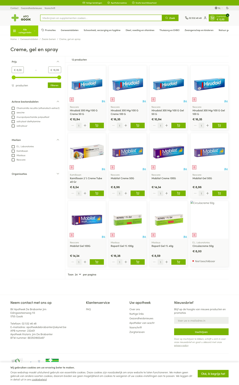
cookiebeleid (39, 379)
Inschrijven (201, 332)
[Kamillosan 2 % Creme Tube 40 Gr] (87, 152)
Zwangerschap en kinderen (199, 30)
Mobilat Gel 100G (80, 246)
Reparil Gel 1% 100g (122, 246)
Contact (14, 8)
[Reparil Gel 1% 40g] (168, 220)
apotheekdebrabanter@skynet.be (46, 327)
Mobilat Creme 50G (122, 178)
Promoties (50, 30)
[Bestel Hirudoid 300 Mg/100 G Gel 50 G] (178, 125)
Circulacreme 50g (203, 246)
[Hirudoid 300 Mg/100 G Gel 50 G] (168, 84)
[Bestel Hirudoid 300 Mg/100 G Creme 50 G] (97, 125)
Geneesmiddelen (70, 30)
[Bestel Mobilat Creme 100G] (178, 193)
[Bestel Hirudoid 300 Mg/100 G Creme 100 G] (138, 125)
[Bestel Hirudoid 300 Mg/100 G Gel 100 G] (219, 125)
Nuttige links (136, 313)
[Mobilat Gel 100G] (87, 220)
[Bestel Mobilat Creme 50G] (138, 193)
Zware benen (49, 39)
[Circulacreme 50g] (209, 220)
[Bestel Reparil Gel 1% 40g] (178, 262)
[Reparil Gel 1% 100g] (128, 220)
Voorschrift (50, 8)
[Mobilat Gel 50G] (209, 152)
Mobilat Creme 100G (164, 178)
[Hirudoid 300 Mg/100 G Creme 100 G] (128, 84)
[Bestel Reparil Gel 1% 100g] (138, 262)
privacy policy (181, 345)
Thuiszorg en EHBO (169, 30)
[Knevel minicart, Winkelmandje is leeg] (212, 18)
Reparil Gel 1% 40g (162, 246)
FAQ (88, 309)
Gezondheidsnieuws (31, 8)
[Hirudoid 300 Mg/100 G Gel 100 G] (209, 84)
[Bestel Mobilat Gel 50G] (219, 193)
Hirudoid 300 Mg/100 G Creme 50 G (84, 112)
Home (13, 39)
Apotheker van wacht (141, 322)
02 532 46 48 (29, 323)
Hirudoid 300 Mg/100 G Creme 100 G (124, 112)
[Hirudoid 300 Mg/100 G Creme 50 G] (87, 84)
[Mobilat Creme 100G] (168, 152)
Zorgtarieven (137, 332)
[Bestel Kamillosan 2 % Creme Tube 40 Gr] (97, 193)
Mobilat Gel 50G (202, 178)
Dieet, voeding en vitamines (140, 30)
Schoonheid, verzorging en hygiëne (102, 30)
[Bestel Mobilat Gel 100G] (97, 262)
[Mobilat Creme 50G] (128, 152)
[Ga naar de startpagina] (22, 18)
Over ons (134, 309)
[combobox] (101, 18)
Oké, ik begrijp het (213, 374)
